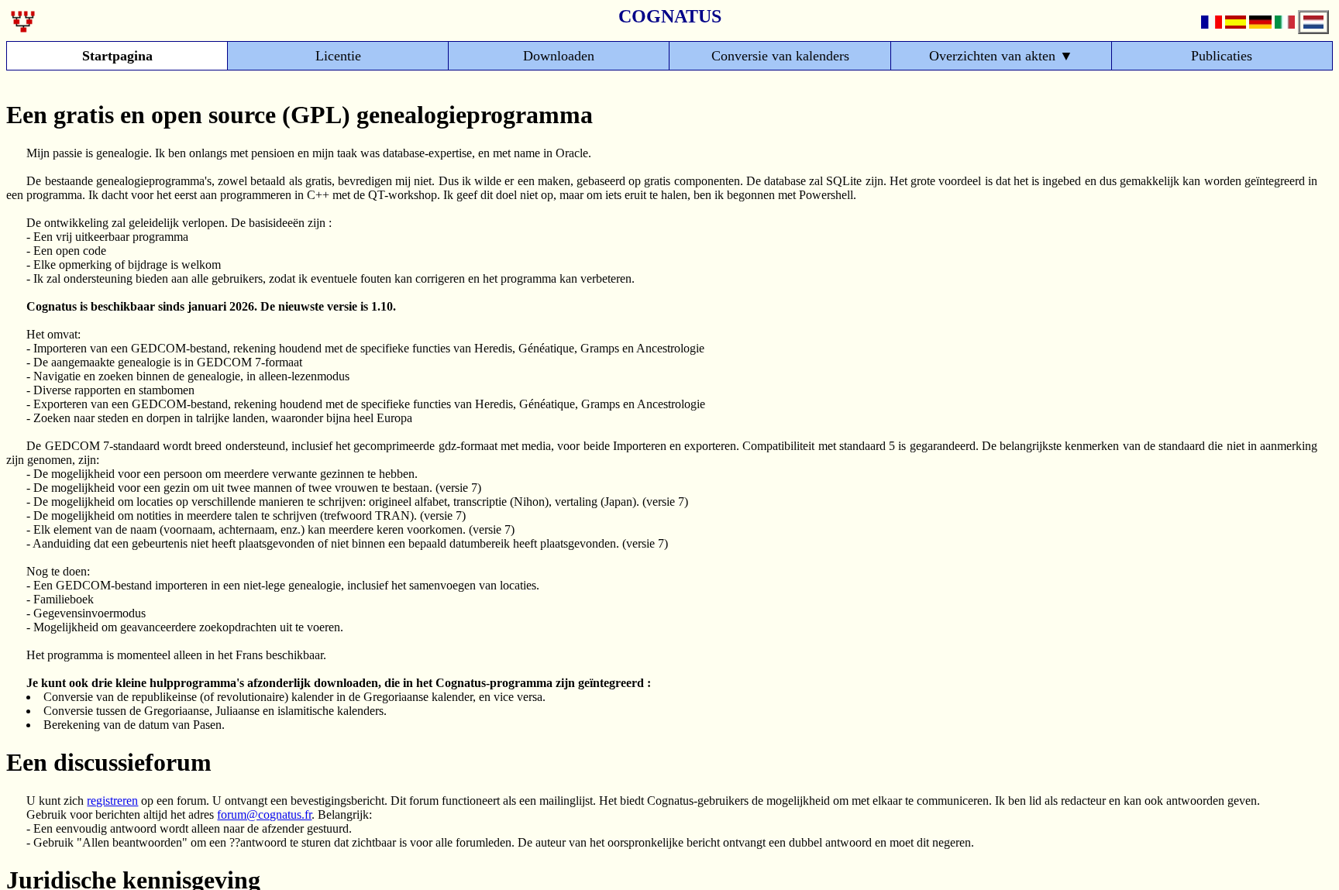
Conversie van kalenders (780, 56)
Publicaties (1221, 56)
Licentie (338, 56)
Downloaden (558, 56)
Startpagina (117, 56)
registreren (112, 800)
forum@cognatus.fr (264, 814)
